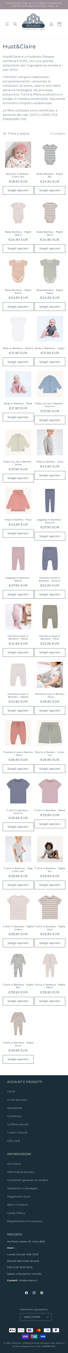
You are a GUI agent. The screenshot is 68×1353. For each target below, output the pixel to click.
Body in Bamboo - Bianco (18, 348)
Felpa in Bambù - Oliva (49, 461)
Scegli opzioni (18, 190)
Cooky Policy (16, 1213)
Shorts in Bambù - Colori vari (50, 753)
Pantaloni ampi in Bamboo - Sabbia (18, 695)
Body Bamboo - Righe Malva (18, 233)
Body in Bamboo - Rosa (18, 403)
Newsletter (14, 1108)
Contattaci (14, 1116)
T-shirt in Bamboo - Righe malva (18, 928)
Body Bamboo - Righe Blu (50, 175)
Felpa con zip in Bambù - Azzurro (50, 405)
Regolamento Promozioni (25, 1221)
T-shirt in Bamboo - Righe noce (49, 928)
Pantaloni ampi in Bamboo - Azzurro (50, 579)
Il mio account (17, 1099)
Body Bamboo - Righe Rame (18, 291)
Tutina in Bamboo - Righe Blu (18, 986)
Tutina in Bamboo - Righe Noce (18, 1044)
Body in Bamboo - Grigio (50, 348)
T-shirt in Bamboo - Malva (49, 810)
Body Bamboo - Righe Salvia (50, 291)
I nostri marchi (17, 1132)
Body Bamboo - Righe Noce (50, 233)
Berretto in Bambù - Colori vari (18, 175)
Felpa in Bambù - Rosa (18, 519)
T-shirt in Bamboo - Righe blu (49, 870)
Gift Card (13, 1140)
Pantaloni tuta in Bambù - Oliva (50, 695)
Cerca (11, 1091)
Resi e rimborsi (17, 1204)
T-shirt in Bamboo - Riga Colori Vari (18, 870)
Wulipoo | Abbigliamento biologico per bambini (38, 1343)
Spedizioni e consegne (22, 1188)
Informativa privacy (20, 1172)
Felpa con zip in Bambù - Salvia (18, 463)
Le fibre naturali (18, 1124)
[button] (7, 24)
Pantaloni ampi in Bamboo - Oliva (49, 637)
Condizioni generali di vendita (27, 1180)
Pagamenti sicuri (19, 1196)
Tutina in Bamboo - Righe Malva (50, 986)
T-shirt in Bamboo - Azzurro (18, 812)
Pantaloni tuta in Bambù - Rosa (18, 753)
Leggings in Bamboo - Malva (18, 579)
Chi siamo (14, 1163)
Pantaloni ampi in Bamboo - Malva (18, 637)
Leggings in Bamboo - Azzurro (50, 521)
